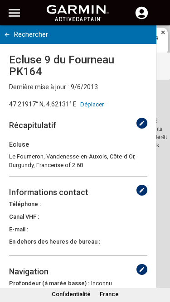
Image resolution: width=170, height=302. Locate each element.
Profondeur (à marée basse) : (49, 283)
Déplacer (92, 104)
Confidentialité (71, 294)
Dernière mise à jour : (39, 87)
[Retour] (7, 34)
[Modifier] (141, 123)
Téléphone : (25, 204)
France (109, 294)
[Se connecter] (141, 18)
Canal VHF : (24, 216)
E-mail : (18, 229)
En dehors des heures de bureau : (54, 241)
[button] (158, 261)
